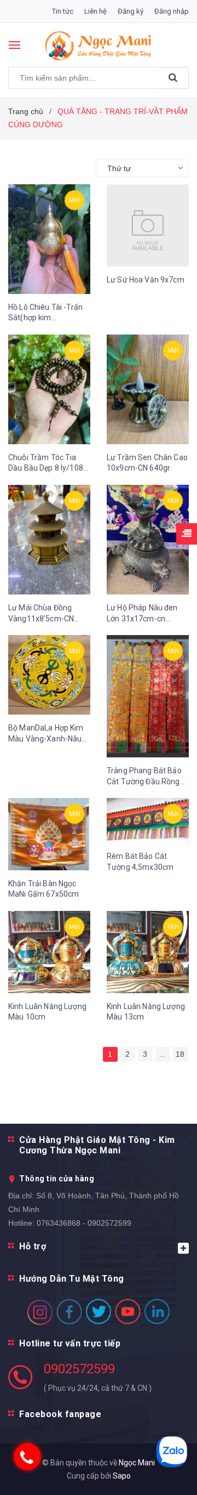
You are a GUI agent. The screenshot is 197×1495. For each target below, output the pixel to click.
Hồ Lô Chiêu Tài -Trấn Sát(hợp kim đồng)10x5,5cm (45, 313)
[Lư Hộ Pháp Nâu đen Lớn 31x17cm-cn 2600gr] (148, 539)
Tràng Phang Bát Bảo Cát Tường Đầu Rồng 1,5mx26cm (144, 776)
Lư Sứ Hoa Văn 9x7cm (145, 279)
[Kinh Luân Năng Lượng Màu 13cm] (148, 952)
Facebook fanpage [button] (60, 1414)
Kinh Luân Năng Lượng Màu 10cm (47, 1012)
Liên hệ (95, 11)
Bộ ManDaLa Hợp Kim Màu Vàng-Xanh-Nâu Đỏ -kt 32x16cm (46, 733)
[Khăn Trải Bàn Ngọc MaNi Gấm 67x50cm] (49, 834)
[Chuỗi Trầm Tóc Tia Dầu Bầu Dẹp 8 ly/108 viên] (49, 389)
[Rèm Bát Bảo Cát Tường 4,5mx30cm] (148, 820)
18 (180, 1054)
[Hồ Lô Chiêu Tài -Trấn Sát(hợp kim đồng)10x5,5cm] (49, 239)
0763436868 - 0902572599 (84, 1223)
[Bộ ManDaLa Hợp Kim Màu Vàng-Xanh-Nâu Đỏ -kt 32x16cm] (49, 675)
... (162, 1054)
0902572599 (79, 1369)
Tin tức (62, 11)
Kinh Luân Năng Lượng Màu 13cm (146, 1012)
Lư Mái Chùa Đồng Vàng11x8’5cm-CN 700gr (41, 613)
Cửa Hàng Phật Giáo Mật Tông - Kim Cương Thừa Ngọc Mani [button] (97, 1145)
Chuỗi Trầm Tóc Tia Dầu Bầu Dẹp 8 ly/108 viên (45, 463)
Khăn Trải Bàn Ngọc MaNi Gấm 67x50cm (43, 889)
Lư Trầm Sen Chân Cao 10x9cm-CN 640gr (147, 463)
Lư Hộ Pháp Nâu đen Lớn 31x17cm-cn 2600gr (142, 613)
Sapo (122, 1475)
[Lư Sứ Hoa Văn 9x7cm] (148, 225)
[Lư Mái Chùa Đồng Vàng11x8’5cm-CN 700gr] (49, 539)
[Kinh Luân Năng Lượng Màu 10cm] (49, 952)
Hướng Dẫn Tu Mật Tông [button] (71, 1278)
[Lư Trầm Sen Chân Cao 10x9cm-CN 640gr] (148, 389)
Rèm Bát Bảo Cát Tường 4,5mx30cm (140, 861)
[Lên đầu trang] (164, 1473)
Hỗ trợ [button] (32, 1246)
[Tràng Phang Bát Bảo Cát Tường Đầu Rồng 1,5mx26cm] (148, 696)
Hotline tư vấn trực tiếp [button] (69, 1343)
